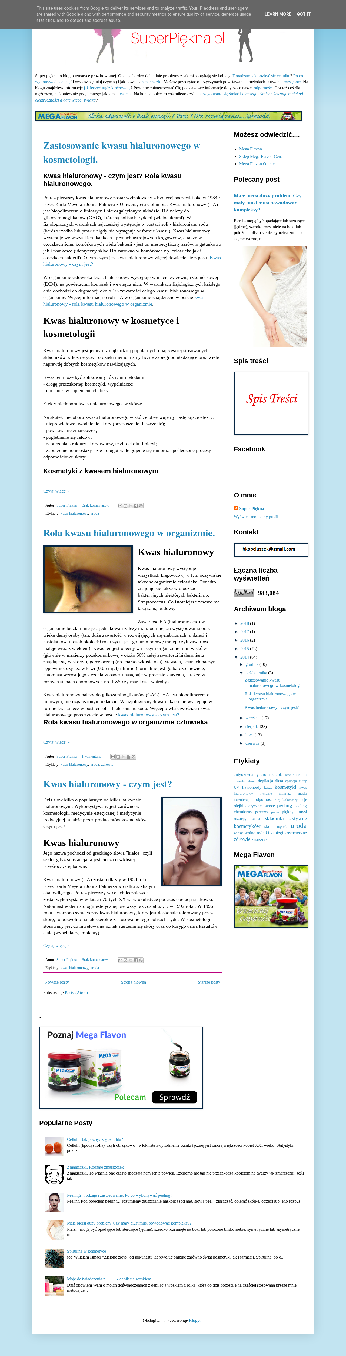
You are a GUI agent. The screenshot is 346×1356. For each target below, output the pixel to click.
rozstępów (292, 81)
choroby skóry (245, 781)
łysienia (125, 94)
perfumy (261, 812)
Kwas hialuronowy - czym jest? (107, 784)
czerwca (253, 743)
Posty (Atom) (76, 992)
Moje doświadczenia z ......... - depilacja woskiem (109, 1279)
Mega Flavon (250, 149)
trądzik (282, 827)
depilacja (265, 780)
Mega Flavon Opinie (257, 163)
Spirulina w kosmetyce (86, 1251)
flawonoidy (251, 787)
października (256, 672)
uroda (94, 513)
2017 (245, 631)
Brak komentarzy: (96, 505)
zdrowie (107, 764)
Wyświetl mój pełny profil (256, 516)
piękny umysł (294, 811)
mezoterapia (243, 799)
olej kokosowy (286, 800)
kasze (268, 787)
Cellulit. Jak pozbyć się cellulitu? (95, 1139)
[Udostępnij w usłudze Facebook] (135, 505)
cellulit (301, 775)
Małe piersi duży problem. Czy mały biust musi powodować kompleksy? (268, 202)
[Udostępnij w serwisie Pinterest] (141, 505)
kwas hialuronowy (74, 513)
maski (302, 793)
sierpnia (252, 726)
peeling (284, 805)
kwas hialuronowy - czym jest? (148, 714)
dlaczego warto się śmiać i (219, 94)
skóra (269, 826)
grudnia (252, 664)
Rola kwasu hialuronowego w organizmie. (129, 532)
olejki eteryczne (248, 806)
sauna (256, 819)
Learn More (278, 14)
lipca (250, 735)
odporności (263, 88)
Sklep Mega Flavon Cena (261, 156)
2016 (245, 640)
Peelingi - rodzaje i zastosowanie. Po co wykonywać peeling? (119, 1195)
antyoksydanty (246, 774)
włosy (238, 833)
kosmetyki (285, 787)
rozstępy (240, 819)
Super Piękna (251, 508)
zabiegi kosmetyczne (289, 833)
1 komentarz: (92, 756)
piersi (275, 812)
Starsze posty (209, 982)
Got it (304, 14)
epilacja (291, 781)
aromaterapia (272, 774)
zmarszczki (151, 81)
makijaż (285, 793)
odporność (263, 799)
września (253, 718)
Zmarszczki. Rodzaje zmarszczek (95, 1167)
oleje (303, 799)
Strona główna (133, 982)
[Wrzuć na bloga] (125, 505)
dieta (279, 780)
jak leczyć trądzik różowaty (107, 88)
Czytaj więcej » (56, 491)
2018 (245, 623)
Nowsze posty (57, 982)
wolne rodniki (257, 833)
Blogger (195, 1320)
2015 (245, 648)
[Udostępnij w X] (130, 505)
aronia (289, 775)
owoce (269, 806)
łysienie (266, 793)
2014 (245, 657)
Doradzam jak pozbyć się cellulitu (261, 75)
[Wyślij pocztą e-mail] (120, 505)
